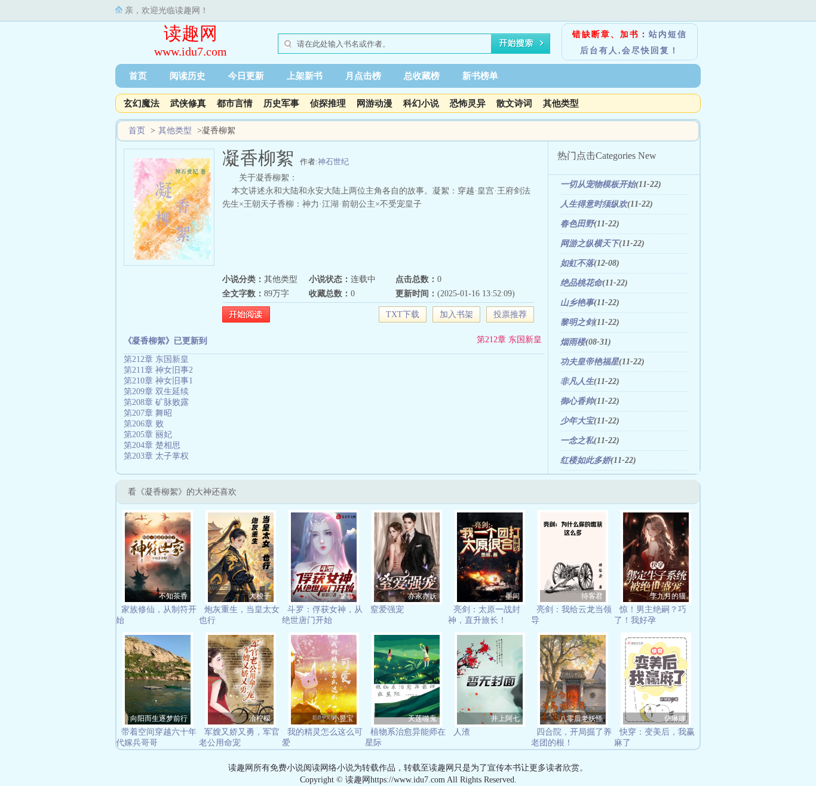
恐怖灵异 (468, 103)
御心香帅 (577, 401)
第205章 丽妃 (148, 434)
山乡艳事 (577, 302)
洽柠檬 (260, 718)
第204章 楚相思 (152, 445)
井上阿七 (505, 718)
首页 (138, 76)
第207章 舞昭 (148, 413)
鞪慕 (346, 596)
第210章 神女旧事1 (158, 380)
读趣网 (190, 33)
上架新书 (305, 76)
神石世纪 (333, 161)
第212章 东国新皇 (509, 339)
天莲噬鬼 (422, 718)
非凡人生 (577, 381)
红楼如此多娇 (585, 460)
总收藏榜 (422, 76)
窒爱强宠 (387, 609)
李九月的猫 (668, 596)
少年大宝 (577, 420)
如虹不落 (577, 263)
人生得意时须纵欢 (593, 203)
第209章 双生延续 (156, 391)
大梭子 (260, 596)
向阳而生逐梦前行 (159, 718)
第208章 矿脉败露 (156, 402)
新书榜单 (480, 76)
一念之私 (577, 440)
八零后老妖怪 (581, 718)
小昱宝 (343, 718)
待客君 (592, 596)
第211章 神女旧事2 (158, 370)
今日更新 (246, 76)
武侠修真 (188, 103)
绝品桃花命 (581, 282)
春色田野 (577, 223)
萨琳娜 (675, 718)
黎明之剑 (577, 322)
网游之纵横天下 (589, 243)
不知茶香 (173, 596)
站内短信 (668, 34)
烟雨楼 (572, 341)
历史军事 (281, 103)
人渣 (461, 731)
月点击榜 (363, 76)
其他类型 (561, 103)
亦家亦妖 (422, 596)
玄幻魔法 (141, 103)
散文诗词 (514, 103)
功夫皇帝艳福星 (589, 361)
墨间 (512, 596)
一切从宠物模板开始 (598, 184)
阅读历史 (187, 76)
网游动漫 (374, 103)
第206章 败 (144, 423)
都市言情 (235, 103)
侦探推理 (328, 103)
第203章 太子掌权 (156, 456)
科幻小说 (421, 103)
